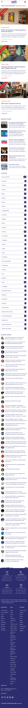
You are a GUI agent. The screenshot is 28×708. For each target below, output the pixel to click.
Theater (14, 244)
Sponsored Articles (14, 328)
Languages (14, 240)
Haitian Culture (13, 628)
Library (2, 620)
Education (14, 294)
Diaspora (14, 303)
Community (14, 257)
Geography (14, 286)
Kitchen (14, 185)
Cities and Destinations (13, 636)
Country (14, 269)
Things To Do (14, 320)
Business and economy (14, 311)
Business (14, 278)
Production (14, 299)
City (14, 273)
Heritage (14, 181)
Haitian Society (13, 656)
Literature (14, 214)
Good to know (14, 307)
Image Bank (12, 662)
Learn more (4, 41)
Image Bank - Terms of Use (13, 678)
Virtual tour (12, 660)
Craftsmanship (14, 210)
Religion (14, 219)
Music (14, 193)
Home (11, 610)
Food (11, 616)
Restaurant (12, 618)
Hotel (2, 614)
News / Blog (13, 664)
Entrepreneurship (14, 261)
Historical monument (3, 629)
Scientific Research (14, 290)
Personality (14, 235)
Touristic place (4, 610)
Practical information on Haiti (13, 653)
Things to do (13, 646)
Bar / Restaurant (4, 612)
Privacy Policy (13, 672)
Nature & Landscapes (13, 648)
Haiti (11, 703)
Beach (2, 616)
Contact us (12, 681)
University (3, 626)
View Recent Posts (21, 5)
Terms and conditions (12, 669)
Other (14, 252)
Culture (14, 189)
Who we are (13, 666)
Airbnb (11, 614)
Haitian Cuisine (13, 626)
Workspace (3, 622)
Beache (14, 206)
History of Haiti (13, 630)
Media (11, 683)
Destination (12, 658)
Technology (14, 265)
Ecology (14, 227)
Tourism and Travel (12, 639)
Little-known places (14, 324)
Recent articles (14, 177)
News (14, 282)
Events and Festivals (14, 316)
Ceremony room (13, 624)
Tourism (14, 231)
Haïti (11, 676)
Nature (14, 202)
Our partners (13, 674)
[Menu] (2, 1)
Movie (14, 223)
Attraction (3, 624)
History (14, 198)
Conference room (13, 621)
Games (14, 248)
